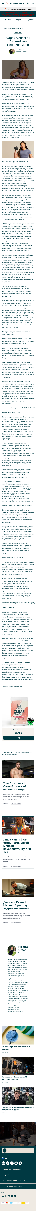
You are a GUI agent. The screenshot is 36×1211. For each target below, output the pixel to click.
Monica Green (16, 804)
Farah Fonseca (20, 28)
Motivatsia (12, 28)
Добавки (8, 20)
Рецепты (19, 20)
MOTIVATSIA (18, 33)
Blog (6, 28)
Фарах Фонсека (7, 104)
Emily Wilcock (16, 922)
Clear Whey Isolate (19, 730)
